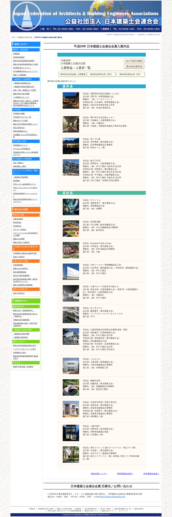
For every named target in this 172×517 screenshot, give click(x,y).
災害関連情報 (18, 265)
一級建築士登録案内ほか (22, 83)
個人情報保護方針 (91, 509)
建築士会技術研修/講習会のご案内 (25, 64)
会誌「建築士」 (19, 163)
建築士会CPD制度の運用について (25, 124)
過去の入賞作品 (19, 257)
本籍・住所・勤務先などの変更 (24, 90)
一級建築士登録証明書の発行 (23, 87)
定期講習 (16, 54)
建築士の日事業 (19, 239)
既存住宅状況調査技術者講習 (23, 61)
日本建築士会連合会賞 (24, 37)
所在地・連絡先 (105, 509)
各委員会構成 (18, 219)
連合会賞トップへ (99, 474)
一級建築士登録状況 (20, 337)
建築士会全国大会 (20, 289)
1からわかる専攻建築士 (21, 149)
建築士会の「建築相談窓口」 (23, 310)
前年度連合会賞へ (125, 474)
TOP (13, 37)
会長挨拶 (32, 509)
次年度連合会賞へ (151, 474)
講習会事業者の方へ (20, 131)
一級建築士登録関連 (20, 177)
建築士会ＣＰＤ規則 (20, 121)
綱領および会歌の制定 (64, 509)
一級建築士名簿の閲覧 (21, 334)
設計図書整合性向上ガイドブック (25, 71)
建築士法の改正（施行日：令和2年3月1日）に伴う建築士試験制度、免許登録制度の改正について (26, 103)
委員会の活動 (18, 215)
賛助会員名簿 (138, 509)
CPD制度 (17, 109)
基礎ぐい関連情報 (19, 75)
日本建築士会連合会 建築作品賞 (25, 253)
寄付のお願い (52, 511)
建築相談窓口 (18, 306)
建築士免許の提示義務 (21, 94)
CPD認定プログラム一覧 (22, 117)
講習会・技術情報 (20, 50)
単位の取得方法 (19, 128)
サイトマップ (123, 511)
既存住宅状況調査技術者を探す (24, 345)
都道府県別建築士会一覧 (122, 509)
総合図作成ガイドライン (22, 68)
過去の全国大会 (19, 293)
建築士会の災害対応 (20, 268)
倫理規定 (78, 509)
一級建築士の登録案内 (22, 79)
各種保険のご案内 (19, 166)
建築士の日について (91, 511)
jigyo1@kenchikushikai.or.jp (112, 497)
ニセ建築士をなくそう (21, 97)
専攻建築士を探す (19, 353)
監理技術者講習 (19, 57)
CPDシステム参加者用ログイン (24, 184)
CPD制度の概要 (19, 113)
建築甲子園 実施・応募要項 (23, 367)
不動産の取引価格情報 (21, 320)
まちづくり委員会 (19, 229)
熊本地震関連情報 (19, 272)
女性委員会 (17, 226)
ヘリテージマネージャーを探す (24, 349)
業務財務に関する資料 (45, 509)
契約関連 (16, 181)
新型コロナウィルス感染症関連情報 (69, 511)
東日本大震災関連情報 (21, 276)
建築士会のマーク (108, 511)
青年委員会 (17, 222)
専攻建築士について (20, 145)
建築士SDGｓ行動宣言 (21, 242)
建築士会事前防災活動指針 (23, 285)
